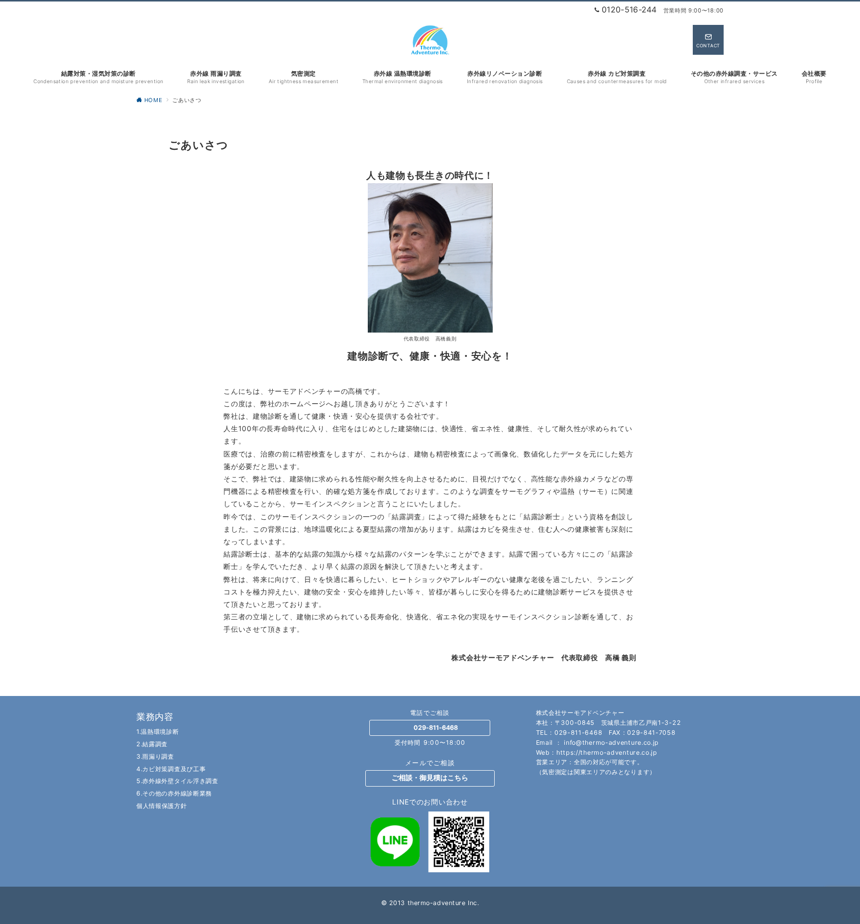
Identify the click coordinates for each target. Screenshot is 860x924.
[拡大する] (480, 197)
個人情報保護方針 (161, 805)
